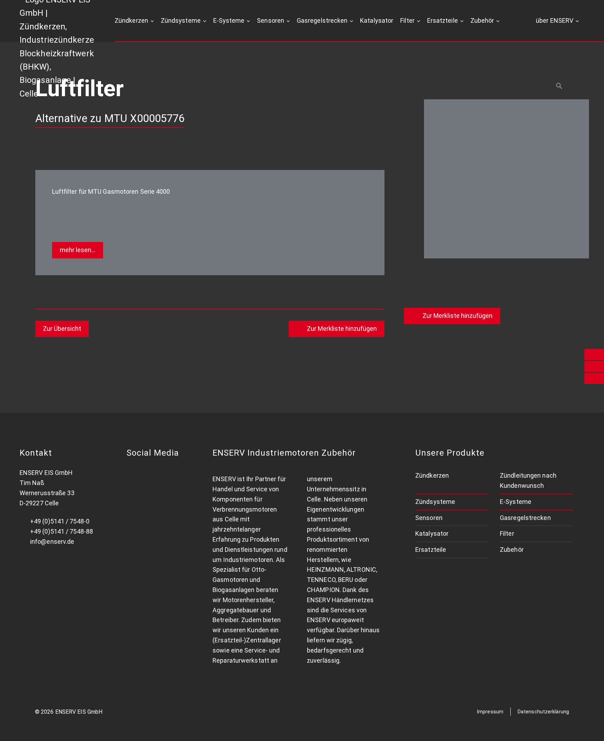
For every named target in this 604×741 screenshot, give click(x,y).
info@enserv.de (52, 541)
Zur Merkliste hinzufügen (457, 315)
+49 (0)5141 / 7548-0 (59, 521)
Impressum (490, 711)
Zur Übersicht (62, 328)
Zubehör (482, 20)
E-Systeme (229, 20)
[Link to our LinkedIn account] (134, 473)
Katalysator (376, 20)
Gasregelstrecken (322, 20)
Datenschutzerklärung (543, 711)
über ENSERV (554, 20)
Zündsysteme (181, 20)
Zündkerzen (131, 20)
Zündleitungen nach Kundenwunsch (528, 480)
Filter (407, 20)
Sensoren (270, 20)
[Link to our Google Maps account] (156, 473)
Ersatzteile (442, 20)
